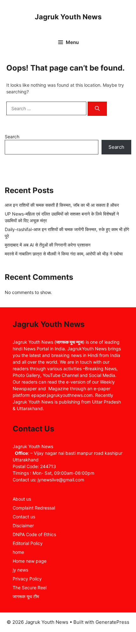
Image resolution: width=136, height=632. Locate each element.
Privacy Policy (27, 578)
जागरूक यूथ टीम (26, 596)
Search (12, 136)
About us (22, 499)
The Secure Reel (29, 587)
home (18, 552)
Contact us (24, 516)
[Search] (97, 109)
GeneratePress (112, 622)
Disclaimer (23, 525)
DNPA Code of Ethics (34, 534)
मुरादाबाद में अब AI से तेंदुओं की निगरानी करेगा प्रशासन (47, 244)
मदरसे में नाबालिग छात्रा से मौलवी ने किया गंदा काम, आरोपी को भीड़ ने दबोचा (64, 253)
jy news (20, 570)
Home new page (29, 561)
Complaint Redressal (34, 507)
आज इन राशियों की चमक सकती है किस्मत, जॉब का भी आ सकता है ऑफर (62, 205)
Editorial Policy (28, 543)
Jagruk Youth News (68, 17)
